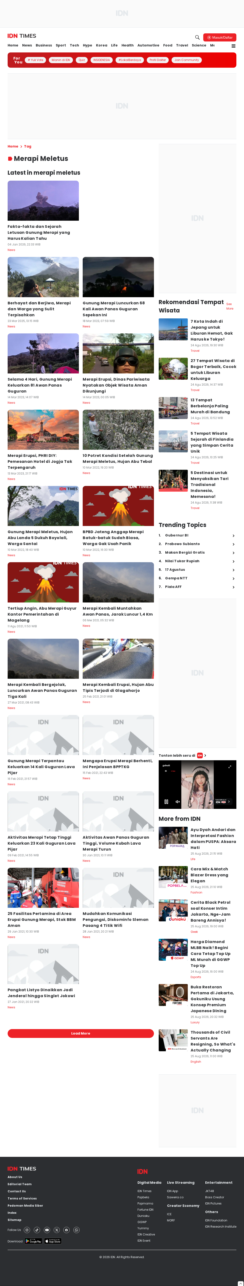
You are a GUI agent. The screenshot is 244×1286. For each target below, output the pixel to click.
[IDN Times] (22, 36)
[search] (197, 37)
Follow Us (14, 1230)
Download (15, 1241)
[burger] (233, 46)
